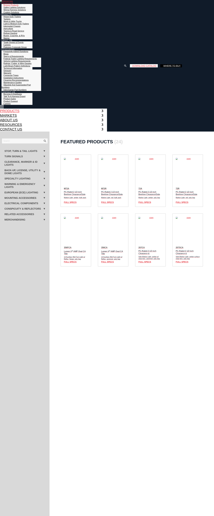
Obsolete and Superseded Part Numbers (16, 86)
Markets (8, 115)
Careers (7, 104)
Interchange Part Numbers (15, 90)
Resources (11, 125)
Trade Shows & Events (13, 42)
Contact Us (11, 129)
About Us (9, 120)
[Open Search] (125, 66)
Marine (6, 38)
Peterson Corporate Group (15, 47)
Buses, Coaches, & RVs (14, 36)
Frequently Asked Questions (15, 52)
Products (9, 111)
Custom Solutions (11, 12)
